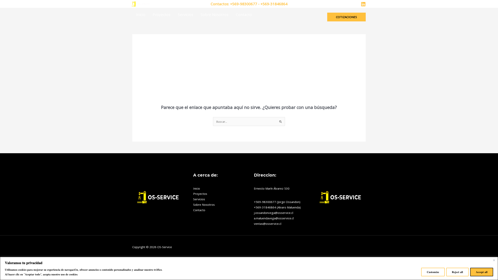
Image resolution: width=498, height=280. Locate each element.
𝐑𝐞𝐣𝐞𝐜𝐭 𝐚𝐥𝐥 (457, 272)
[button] (346, 17)
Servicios (185, 14)
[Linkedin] (363, 4)
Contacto (244, 14)
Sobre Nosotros (214, 14)
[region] (249, 268)
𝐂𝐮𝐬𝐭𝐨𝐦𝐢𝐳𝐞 (433, 272)
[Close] (494, 260)
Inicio (140, 14)
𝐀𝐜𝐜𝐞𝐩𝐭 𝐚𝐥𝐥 (481, 272)
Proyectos (161, 14)
